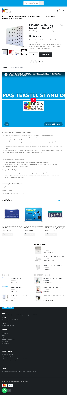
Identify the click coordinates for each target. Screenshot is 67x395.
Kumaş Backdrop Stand (52, 39)
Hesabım (4, 337)
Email (39, 61)
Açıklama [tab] (5, 67)
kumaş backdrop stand (34, 48)
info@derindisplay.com (8, 325)
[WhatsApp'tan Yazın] (4, 390)
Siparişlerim (5, 341)
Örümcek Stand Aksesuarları (9, 361)
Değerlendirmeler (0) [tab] (17, 67)
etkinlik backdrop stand (45, 46)
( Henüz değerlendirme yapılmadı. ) (45, 31)
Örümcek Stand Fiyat (7, 357)
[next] (64, 25)
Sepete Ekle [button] (8, 234)
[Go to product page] (12, 214)
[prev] (61, 25)
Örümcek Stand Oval (7, 354)
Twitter (33, 61)
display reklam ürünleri (34, 46)
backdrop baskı (49, 44)
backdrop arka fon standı (39, 44)
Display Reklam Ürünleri (40, 39)
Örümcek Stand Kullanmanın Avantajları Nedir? (14, 359)
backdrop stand (57, 44)
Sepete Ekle (46, 54)
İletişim (3, 335)
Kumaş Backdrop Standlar (35, 42)
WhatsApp (43, 61)
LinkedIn (36, 61)
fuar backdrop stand (56, 46)
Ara (41, 3)
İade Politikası (5, 343)
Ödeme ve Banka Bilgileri (8, 339)
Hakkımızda (5, 333)
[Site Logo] (6, 10)
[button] (63, 10)
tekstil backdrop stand (45, 48)
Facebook (30, 61)
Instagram (9, 390)
